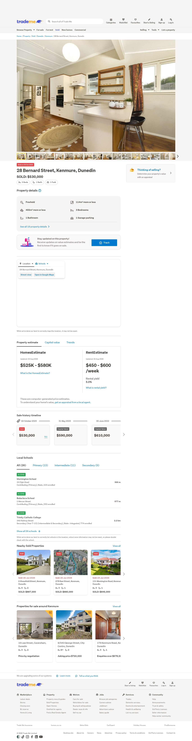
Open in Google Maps (44, 274)
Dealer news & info (80, 709)
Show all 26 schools (27, 531)
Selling (143, 29)
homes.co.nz (56, 725)
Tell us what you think (88, 676)
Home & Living (26, 712)
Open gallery (97, 147)
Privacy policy (121, 733)
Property (27, 36)
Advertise (108, 733)
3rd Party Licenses (159, 709)
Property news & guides (56, 699)
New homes (67, 29)
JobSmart (103, 706)
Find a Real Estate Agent (56, 712)
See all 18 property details (33, 226)
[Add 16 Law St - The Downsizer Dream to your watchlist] (49, 614)
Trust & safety (157, 706)
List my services (132, 712)
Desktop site (68, 733)
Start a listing (130, 685)
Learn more (65, 676)
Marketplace (26, 694)
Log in (171, 22)
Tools (154, 29)
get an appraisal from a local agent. (73, 402)
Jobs (101, 694)
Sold (57, 29)
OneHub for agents (54, 709)
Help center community (161, 716)
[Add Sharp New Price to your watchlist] (88, 614)
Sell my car (77, 712)
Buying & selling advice (82, 706)
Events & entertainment (135, 706)
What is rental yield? (96, 387)
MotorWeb (84, 725)
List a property (168, 29)
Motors (76, 694)
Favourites (154, 685)
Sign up (161, 22)
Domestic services (133, 702)
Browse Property (24, 29)
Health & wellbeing (133, 709)
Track (106, 242)
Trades (128, 699)
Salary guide (104, 712)
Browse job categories (108, 699)
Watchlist (142, 685)
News (99, 733)
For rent (49, 29)
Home (19, 36)
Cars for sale (78, 699)
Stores (22, 702)
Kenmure (49, 36)
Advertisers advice (106, 709)
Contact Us (171, 733)
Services (130, 694)
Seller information (159, 712)
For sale (40, 29)
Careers (90, 733)
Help (154, 699)
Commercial (80, 29)
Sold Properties (53, 702)
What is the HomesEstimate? (35, 372)
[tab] (26, 264)
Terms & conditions (137, 733)
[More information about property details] (39, 190)
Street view (26, 274)
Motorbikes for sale (80, 702)
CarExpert (111, 725)
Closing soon (25, 706)
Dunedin (40, 36)
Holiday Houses (140, 725)
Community (157, 694)
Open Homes (52, 706)
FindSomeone (169, 725)
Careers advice (105, 702)
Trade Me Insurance (24, 725)
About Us (80, 733)
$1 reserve (24, 709)
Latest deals (25, 699)
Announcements (158, 702)
